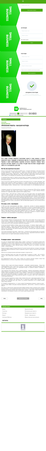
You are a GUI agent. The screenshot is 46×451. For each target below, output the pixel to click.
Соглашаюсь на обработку (16, 115)
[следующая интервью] (41, 298)
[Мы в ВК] (30, 113)
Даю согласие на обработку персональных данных (31, 70)
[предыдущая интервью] (4, 298)
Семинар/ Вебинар (7, 317)
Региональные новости (30, 311)
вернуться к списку (23, 298)
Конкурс (4, 313)
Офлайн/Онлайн (29, 309)
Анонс (3, 309)
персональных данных (20, 115)
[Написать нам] (35, 113)
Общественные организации (32, 317)
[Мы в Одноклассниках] (32, 113)
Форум (4, 315)
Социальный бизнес (6, 127)
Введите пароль (25, 35)
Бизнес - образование (30, 315)
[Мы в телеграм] (33, 113)
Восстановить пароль (24, 39)
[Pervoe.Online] (23, 327)
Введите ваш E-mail (25, 5)
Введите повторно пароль (27, 65)
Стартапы (4, 311)
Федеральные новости (30, 313)
